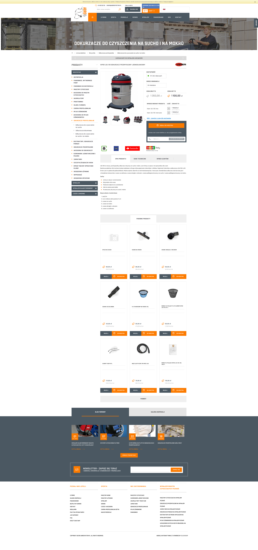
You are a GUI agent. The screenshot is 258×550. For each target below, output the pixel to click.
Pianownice (134, 512)
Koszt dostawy (75, 521)
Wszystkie (77, 72)
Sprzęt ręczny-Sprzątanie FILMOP (83, 167)
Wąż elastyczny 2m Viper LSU (140, 363)
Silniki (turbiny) (80, 105)
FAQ (71, 518)
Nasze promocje (106, 512)
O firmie (103, 17)
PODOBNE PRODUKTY (143, 219)
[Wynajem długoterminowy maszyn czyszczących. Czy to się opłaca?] (85, 431)
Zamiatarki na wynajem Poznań (170, 509)
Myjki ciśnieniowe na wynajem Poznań (172, 520)
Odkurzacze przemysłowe (83, 147)
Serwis (135, 17)
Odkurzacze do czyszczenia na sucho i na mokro (85, 135)
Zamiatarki (78, 159)
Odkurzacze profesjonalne (84, 121)
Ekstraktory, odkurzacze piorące (83, 142)
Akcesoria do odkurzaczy (83, 150)
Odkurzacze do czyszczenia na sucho (85, 126)
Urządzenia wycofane (82, 178)
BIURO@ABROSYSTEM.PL (114, 5)
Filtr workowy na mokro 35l (140, 306)
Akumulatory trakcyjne (138, 501)
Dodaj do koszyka (166, 125)
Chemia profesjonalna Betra (110, 509)
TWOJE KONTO (129, 5)
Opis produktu (120, 159)
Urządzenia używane (81, 171)
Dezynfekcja (78, 77)
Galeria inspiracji (75, 498)
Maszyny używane (107, 498)
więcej (106, 276)
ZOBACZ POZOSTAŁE (129, 455)
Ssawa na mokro (136, 250)
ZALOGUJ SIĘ (134, 9)
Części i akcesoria (107, 507)
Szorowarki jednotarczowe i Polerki (85, 155)
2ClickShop (184, 536)
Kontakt (178, 17)
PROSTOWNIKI (78, 102)
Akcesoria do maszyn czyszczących (81, 94)
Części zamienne (79, 194)
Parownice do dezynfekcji (83, 86)
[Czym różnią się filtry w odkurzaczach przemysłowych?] (142, 431)
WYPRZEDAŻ (78, 175)
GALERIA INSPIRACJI (158, 412)
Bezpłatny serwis (75, 504)
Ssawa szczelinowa (108, 306)
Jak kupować (74, 515)
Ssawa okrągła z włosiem (169, 250)
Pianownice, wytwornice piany (83, 81)
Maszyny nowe (105, 495)
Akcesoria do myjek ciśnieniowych (81, 116)
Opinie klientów (162, 159)
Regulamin (73, 509)
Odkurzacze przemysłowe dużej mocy (170, 443)
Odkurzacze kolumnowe (84, 131)
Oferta (113, 17)
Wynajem (145, 17)
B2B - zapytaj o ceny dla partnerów (159, 118)
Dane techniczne (140, 159)
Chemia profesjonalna (82, 108)
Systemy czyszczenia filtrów (109, 443)
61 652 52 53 (101, 5)
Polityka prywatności (77, 512)
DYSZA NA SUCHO (106, 250)
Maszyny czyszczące (81, 89)
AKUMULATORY (79, 98)
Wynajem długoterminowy (83, 188)
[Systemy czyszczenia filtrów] (113, 431)
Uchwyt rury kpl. (107, 363)
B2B (169, 17)
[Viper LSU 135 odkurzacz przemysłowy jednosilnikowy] (121, 92)
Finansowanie (158, 17)
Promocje (124, 17)
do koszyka (120, 276)
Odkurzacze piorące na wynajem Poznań (173, 512)
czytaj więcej (76, 449)
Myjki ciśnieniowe (80, 112)
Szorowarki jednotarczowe (140, 498)
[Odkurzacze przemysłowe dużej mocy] (171, 431)
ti (172, 536)
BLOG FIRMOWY (100, 412)
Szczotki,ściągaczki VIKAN (83, 163)
